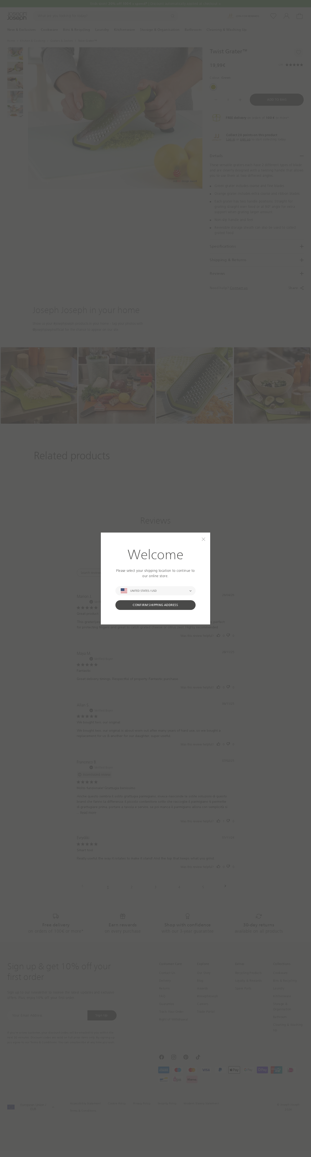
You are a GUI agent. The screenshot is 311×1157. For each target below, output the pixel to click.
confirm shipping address (155, 605)
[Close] (203, 539)
